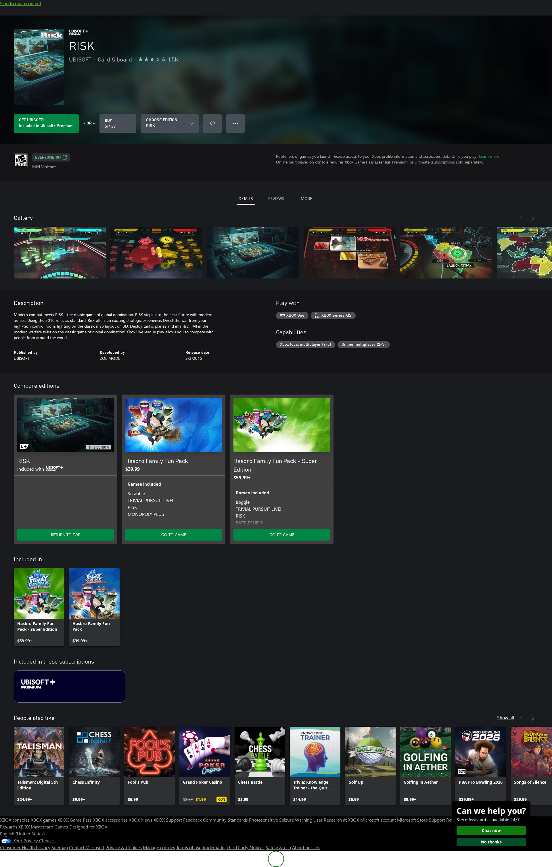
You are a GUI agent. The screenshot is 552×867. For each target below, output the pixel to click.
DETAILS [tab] (246, 198)
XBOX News (140, 820)
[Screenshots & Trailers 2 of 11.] (156, 252)
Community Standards (225, 820)
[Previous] (521, 218)
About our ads (306, 847)
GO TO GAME (173, 534)
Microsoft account (378, 820)
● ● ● (235, 123)
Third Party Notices (245, 847)
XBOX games (43, 820)
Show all (505, 717)
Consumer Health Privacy (25, 847)
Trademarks (213, 847)
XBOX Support (168, 820)
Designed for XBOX (88, 827)
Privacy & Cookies (124, 847)
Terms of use (188, 847)
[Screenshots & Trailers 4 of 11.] (350, 252)
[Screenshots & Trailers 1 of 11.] (60, 252)
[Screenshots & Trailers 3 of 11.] (253, 252)
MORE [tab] (306, 198)
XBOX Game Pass (74, 820)
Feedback (192, 820)
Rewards (8, 827)
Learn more (489, 156)
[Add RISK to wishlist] (212, 123)
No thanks (491, 842)
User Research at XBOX (336, 820)
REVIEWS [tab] (276, 198)
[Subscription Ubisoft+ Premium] (69, 686)
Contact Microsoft (86, 847)
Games (61, 827)
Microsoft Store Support (421, 820)
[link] (39, 607)
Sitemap (59, 847)
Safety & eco (278, 847)
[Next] (532, 218)
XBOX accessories (110, 820)
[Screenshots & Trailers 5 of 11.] (446, 252)
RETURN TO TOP (65, 534)
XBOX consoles (15, 820)
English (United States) (22, 834)
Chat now (491, 830)
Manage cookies (159, 847)
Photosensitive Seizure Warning (280, 820)
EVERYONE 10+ (48, 157)
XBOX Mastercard (35, 827)
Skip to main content (20, 3)
